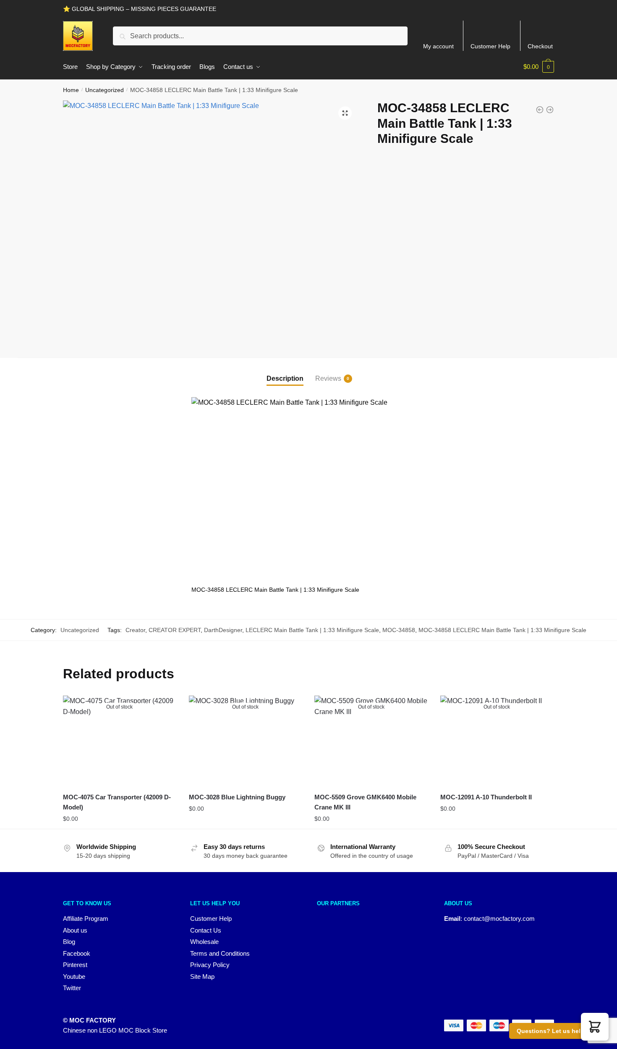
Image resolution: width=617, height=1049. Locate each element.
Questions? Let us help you (557, 1031)
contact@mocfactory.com (499, 918)
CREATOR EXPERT (175, 630)
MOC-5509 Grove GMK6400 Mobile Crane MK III (365, 802)
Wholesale (204, 941)
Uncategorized (104, 90)
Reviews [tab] (328, 378)
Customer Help (490, 46)
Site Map (202, 976)
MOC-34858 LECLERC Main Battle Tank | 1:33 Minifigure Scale (502, 630)
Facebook (76, 953)
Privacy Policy (210, 964)
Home (71, 90)
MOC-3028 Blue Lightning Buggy (237, 797)
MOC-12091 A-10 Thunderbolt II (486, 797)
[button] (345, 113)
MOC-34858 (398, 630)
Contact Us (205, 930)
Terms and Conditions (220, 953)
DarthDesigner (223, 630)
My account (438, 46)
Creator (135, 630)
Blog (69, 941)
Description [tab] (285, 378)
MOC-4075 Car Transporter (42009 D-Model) (117, 802)
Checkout (540, 46)
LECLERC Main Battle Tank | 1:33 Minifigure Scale (312, 630)
